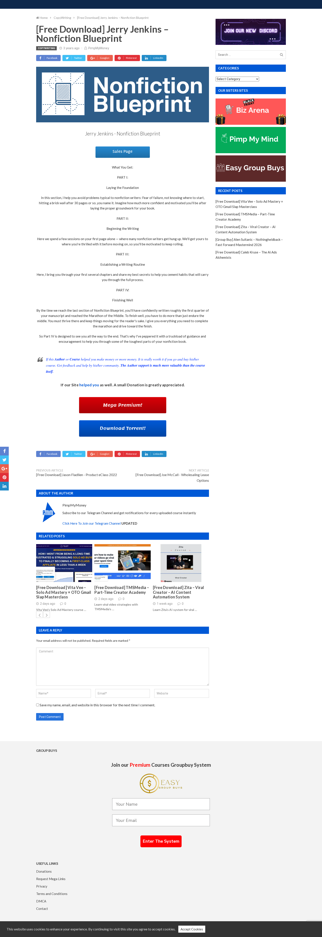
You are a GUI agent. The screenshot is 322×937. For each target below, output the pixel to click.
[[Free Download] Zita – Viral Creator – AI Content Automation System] (181, 563)
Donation (135, 385)
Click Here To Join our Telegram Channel (91, 523)
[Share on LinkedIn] (4, 486)
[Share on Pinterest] (4, 477)
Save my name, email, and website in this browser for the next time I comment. (97, 705)
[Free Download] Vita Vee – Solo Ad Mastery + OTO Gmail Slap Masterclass (63, 592)
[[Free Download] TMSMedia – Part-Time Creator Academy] (122, 563)
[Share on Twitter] (4, 459)
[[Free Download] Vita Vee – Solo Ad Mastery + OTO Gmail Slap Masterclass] (64, 563)
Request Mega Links (50, 879)
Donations (44, 871)
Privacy (41, 886)
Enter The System (161, 841)
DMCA (41, 901)
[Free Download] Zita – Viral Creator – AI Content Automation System (178, 592)
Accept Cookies (191, 929)
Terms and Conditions (51, 894)
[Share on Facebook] (4, 451)
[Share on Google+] (4, 468)
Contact (42, 909)
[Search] (281, 54)
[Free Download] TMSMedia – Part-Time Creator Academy (121, 590)
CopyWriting (46, 48)
